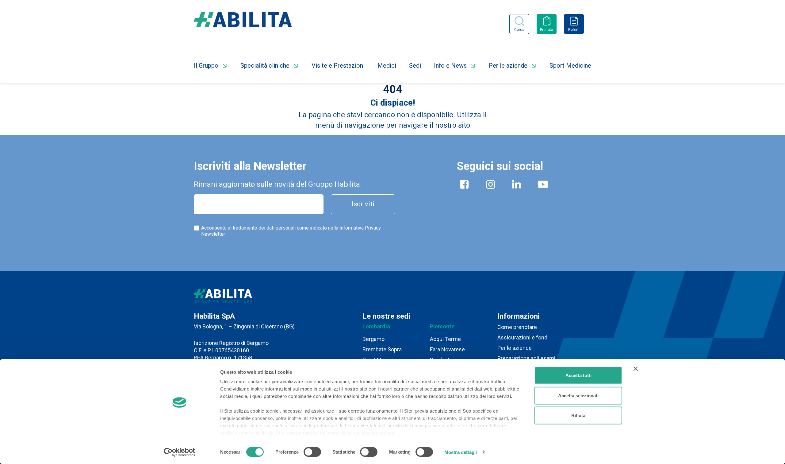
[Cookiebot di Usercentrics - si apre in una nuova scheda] (179, 452)
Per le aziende (508, 65)
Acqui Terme (445, 339)
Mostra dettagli (460, 452)
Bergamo (373, 339)
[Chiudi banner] (636, 369)
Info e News (450, 65)
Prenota (546, 30)
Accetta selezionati (578, 395)
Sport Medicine (570, 65)
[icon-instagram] (490, 185)
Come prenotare (517, 327)
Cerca (519, 30)
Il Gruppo (206, 65)
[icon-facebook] (464, 185)
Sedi (415, 65)
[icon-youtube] (543, 185)
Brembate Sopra (382, 349)
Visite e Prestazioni (338, 65)
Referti (574, 30)
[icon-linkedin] (516, 185)
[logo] (243, 24)
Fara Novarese (447, 349)
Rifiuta (578, 415)
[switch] (312, 452)
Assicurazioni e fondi (523, 337)
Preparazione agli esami (526, 358)
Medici (386, 65)
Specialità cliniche (264, 65)
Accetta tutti (578, 375)
